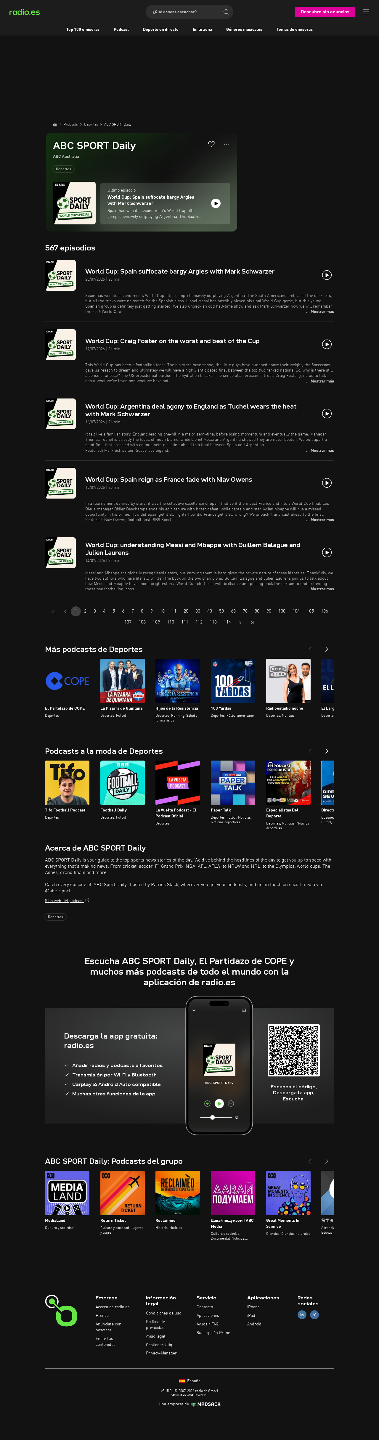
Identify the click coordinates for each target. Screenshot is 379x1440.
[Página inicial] (55, 124)
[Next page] (240, 622)
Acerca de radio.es (112, 1307)
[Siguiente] (327, 647)
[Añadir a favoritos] (211, 144)
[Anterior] (310, 647)
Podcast (121, 30)
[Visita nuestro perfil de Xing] (314, 1315)
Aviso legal (155, 1336)
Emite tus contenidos (105, 1342)
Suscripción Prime (213, 1333)
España (193, 1381)
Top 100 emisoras (82, 30)
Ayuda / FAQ (208, 1324)
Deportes (63, 169)
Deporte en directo (161, 30)
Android (254, 1324)
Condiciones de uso (163, 1313)
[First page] (53, 611)
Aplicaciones (208, 1316)
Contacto (205, 1307)
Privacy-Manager (161, 1353)
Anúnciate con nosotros (108, 1327)
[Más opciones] (226, 144)
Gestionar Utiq (159, 1345)
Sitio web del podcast (64, 901)
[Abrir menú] (366, 11)
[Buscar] (226, 11)
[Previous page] (65, 611)
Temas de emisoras (295, 30)
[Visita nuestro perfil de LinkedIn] (302, 1315)
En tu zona (202, 30)
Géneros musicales (244, 30)
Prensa (102, 1316)
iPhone (253, 1307)
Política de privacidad (155, 1325)
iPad (251, 1316)
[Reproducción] (216, 203)
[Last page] (252, 622)
